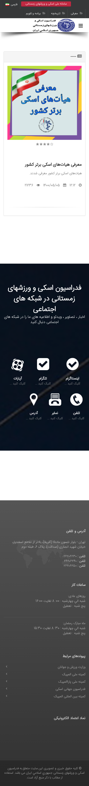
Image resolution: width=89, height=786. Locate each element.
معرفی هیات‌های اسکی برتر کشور (53, 164)
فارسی (14, 4)
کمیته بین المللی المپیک (69, 696)
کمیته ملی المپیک (73, 674)
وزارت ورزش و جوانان (71, 667)
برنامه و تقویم (33, 13)
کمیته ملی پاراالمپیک (71, 682)
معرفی (75, 13)
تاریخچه (56, 13)
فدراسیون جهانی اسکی (70, 689)
